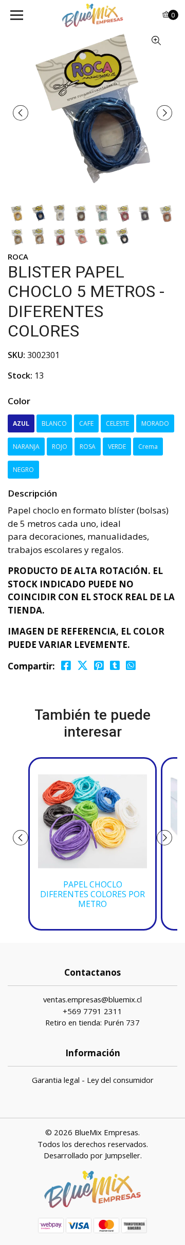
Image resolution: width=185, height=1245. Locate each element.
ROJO (59, 446)
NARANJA (26, 446)
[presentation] (20, 113)
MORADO (155, 423)
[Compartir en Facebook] (66, 665)
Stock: (20, 375)
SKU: (16, 355)
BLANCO (54, 423)
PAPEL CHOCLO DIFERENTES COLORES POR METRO (92, 894)
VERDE (117, 446)
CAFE (86, 423)
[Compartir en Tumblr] (115, 665)
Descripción (32, 493)
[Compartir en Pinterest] (99, 665)
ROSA (88, 446)
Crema (148, 446)
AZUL (21, 423)
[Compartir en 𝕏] (82, 665)
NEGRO (23, 469)
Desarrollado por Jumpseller (92, 1155)
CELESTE (117, 423)
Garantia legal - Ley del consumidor (93, 1080)
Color (19, 401)
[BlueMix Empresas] (92, 15)
